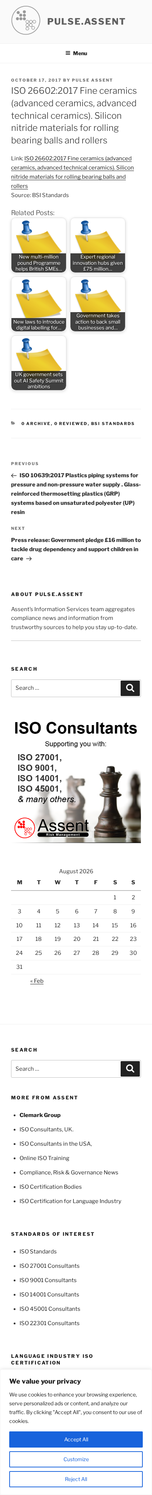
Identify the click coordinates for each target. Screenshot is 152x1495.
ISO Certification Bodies (51, 1187)
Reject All (76, 1479)
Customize (76, 1459)
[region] (76, 1432)
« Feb (37, 981)
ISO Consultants (41, 1129)
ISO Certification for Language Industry (70, 1201)
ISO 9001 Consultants (48, 1280)
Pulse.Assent (86, 21)
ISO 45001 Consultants (50, 1309)
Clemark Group (40, 1115)
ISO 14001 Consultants (49, 1294)
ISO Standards (38, 1251)
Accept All (76, 1439)
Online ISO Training (44, 1158)
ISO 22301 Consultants (50, 1323)
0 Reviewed (71, 423)
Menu (80, 53)
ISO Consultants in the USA (55, 1144)
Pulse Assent (92, 80)
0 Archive (36, 423)
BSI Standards (113, 423)
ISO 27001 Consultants (50, 1266)
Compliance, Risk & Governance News (69, 1172)
